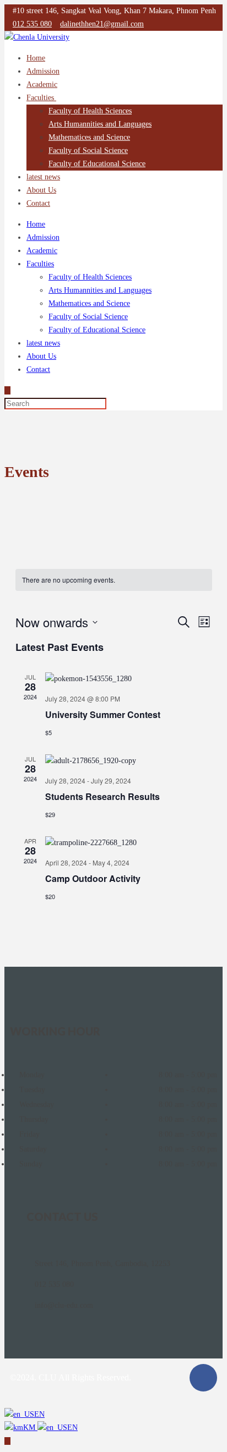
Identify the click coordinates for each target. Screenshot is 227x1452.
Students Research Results (102, 796)
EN (39, 1414)
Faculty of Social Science (88, 150)
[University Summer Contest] (128, 679)
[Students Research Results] (128, 761)
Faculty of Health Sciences (90, 111)
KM (30, 1427)
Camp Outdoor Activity (92, 878)
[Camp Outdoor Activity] (128, 843)
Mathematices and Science (89, 137)
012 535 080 (32, 24)
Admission (43, 71)
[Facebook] (203, 1377)
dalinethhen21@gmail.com (102, 24)
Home (35, 58)
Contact (38, 203)
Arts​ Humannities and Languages (100, 124)
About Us (41, 190)
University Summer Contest (102, 714)
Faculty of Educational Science (96, 164)
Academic (41, 84)
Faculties (41, 98)
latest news (43, 177)
